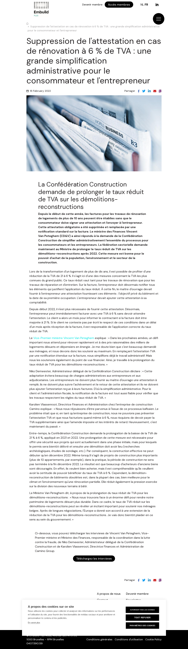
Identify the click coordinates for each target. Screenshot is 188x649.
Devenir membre (92, 4)
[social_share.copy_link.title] (160, 91)
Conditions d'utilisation (129, 639)
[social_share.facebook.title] (138, 91)
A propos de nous (109, 594)
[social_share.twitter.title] (143, 91)
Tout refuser (142, 617)
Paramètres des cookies (142, 626)
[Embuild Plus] (41, 9)
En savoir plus (34, 622)
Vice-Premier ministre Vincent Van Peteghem (63, 338)
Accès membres (119, 4)
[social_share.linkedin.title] (149, 91)
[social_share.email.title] (154, 91)
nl (142, 4)
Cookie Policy (153, 639)
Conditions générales (99, 639)
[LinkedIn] (157, 4)
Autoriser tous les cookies (142, 610)
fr (146, 4)
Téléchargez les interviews (94, 558)
